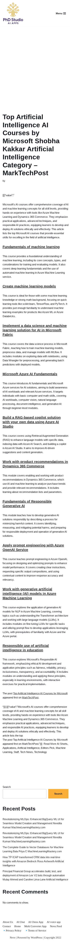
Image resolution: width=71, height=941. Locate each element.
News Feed (56, 926)
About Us (8, 922)
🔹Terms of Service (35, 930)
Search (7, 786)
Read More (50, 743)
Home (17, 926)
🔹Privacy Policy (12, 930)
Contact (7, 926)
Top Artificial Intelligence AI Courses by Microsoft (40, 693)
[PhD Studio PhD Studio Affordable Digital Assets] (13, 13)
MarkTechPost (30, 697)
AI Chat (20, 922)
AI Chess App (35, 922)
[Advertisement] (35, 65)
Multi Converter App (35, 926)
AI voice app (54, 922)
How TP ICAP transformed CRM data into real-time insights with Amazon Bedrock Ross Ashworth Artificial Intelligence (33, 861)
